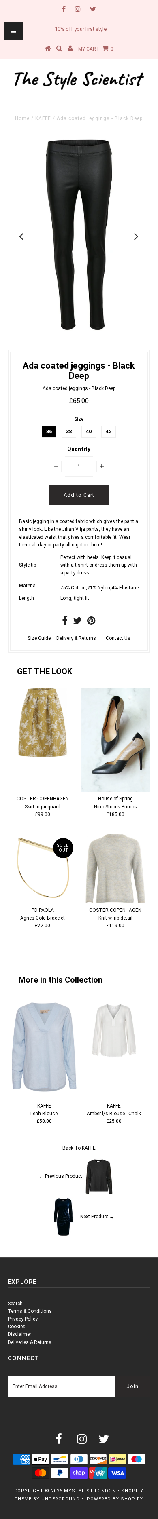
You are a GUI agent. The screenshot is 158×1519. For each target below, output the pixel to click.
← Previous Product (60, 1176)
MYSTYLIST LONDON (90, 1491)
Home (22, 118)
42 (108, 431)
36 (49, 431)
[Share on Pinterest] (91, 622)
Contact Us (118, 638)
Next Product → (97, 1216)
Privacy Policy (23, 1319)
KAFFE (43, 118)
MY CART (95, 49)
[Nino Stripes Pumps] (115, 740)
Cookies (17, 1326)
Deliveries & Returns (29, 1342)
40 (89, 431)
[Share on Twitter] (77, 622)
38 (69, 431)
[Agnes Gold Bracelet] (42, 868)
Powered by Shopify (115, 1499)
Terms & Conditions (30, 1311)
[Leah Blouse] (44, 1094)
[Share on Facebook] (65, 622)
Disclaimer (19, 1334)
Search (15, 1303)
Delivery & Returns (76, 638)
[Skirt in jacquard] (42, 722)
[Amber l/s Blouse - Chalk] (114, 1062)
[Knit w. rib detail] (115, 868)
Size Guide (39, 638)
